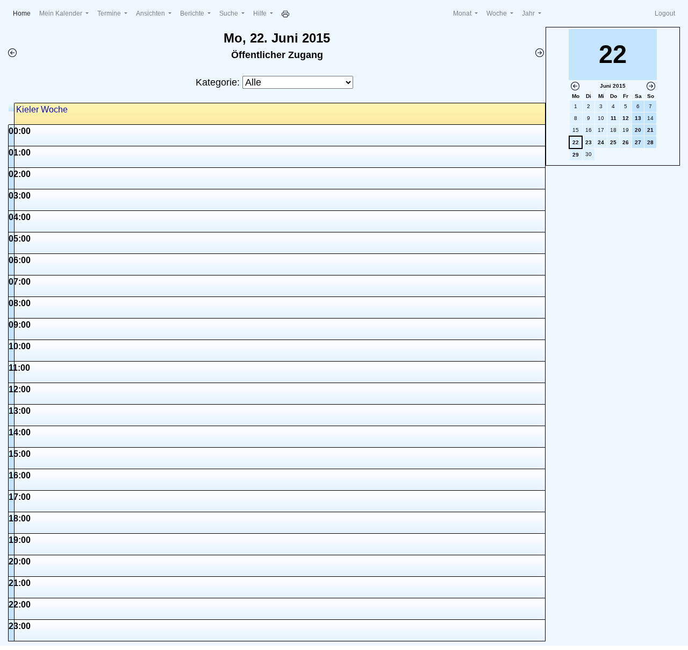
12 (625, 118)
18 (613, 130)
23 (588, 142)
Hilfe (260, 13)
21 (650, 130)
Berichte (193, 13)
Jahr (529, 13)
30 (588, 154)
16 (588, 130)
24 (601, 142)
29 (575, 155)
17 (601, 130)
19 (625, 130)
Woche (497, 13)
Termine (110, 13)
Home (24, 13)
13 (638, 118)
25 (613, 142)
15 (575, 130)
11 (614, 118)
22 (575, 142)
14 (650, 118)
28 (650, 142)
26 (625, 142)
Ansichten (151, 13)
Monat (463, 13)
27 (638, 142)
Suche (229, 13)
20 (638, 130)
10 (601, 118)
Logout (665, 13)
